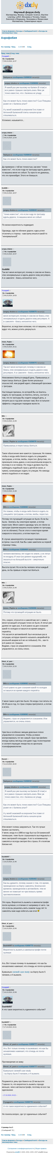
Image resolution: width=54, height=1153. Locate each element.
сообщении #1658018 (22, 77)
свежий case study (20, 972)
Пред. (13, 47)
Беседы (19, 1140)
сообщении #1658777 (27, 1044)
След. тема (15, 53)
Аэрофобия (9, 37)
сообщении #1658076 (27, 312)
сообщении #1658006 (28, 83)
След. (29, 47)
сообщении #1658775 (23, 946)
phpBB (17, 1152)
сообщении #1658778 (23, 1102)
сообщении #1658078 (27, 441)
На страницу (5, 47)
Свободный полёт (30, 1140)
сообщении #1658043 (27, 210)
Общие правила (40, 1148)
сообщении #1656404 (18, 549)
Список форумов (8, 1140)
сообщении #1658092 (18, 683)
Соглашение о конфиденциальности (21, 1148)
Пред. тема (5, 53)
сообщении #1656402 (27, 879)
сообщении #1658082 (18, 507)
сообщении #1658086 (27, 608)
